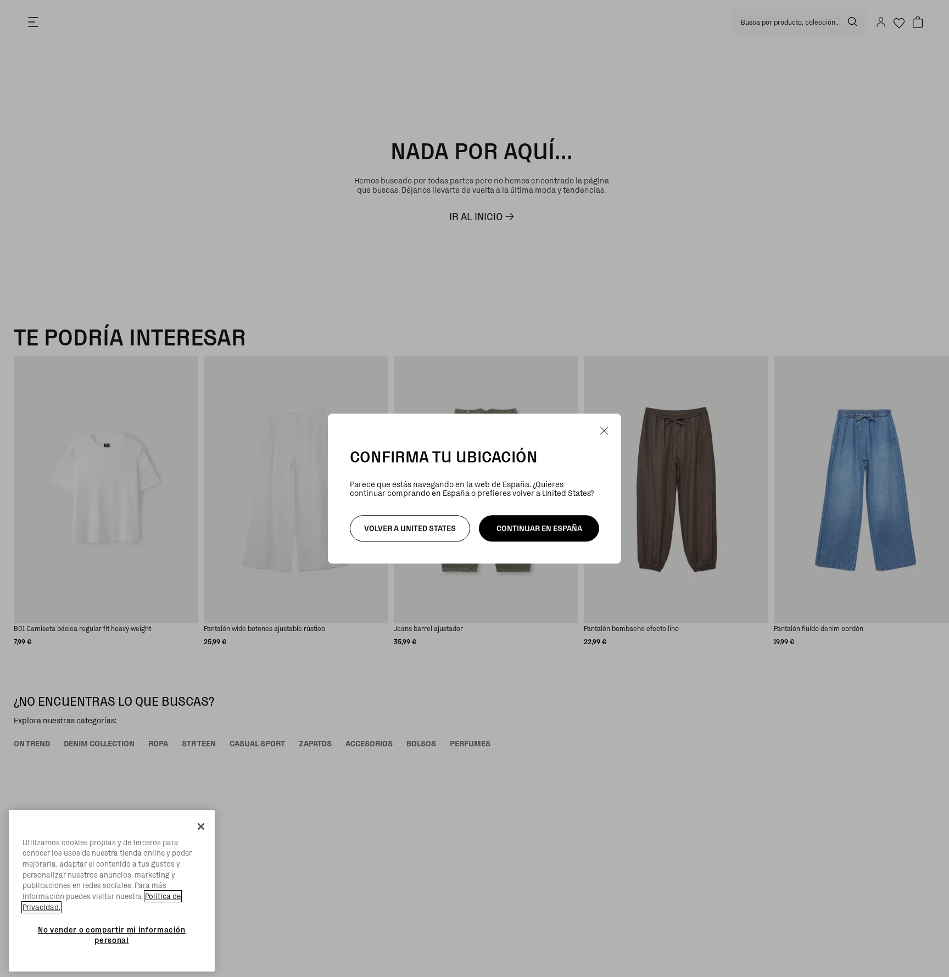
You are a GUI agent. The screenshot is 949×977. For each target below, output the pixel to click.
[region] (112, 891)
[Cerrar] (201, 826)
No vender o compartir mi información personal (112, 935)
